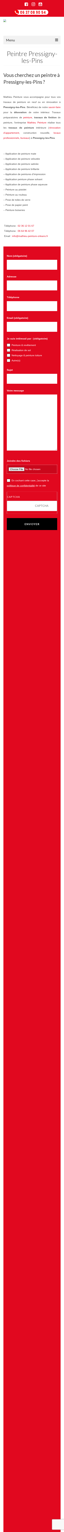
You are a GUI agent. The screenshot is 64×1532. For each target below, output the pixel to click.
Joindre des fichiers (18, 463)
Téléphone (13, 299)
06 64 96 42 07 (26, 233)
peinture (27, 119)
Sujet (10, 372)
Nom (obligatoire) (17, 258)
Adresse (11, 278)
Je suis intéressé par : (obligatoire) (27, 340)
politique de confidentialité (21, 487)
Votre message (15, 392)
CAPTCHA (13, 499)
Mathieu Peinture (36, 124)
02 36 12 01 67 (26, 228)
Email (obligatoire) (17, 320)
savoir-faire (54, 109)
